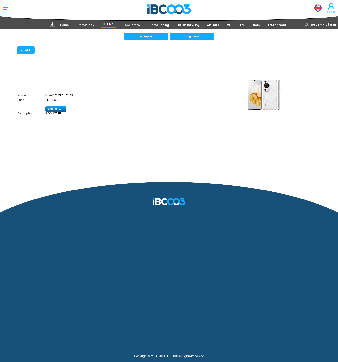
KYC (242, 25)
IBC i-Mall (108, 24)
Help (256, 25)
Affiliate (213, 25)
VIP (229, 25)
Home (64, 25)
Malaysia (146, 36)
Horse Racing (159, 25)
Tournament (277, 25)
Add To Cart (56, 109)
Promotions (85, 25)
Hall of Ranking (188, 25)
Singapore (192, 36)
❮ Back (26, 50)
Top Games (131, 25)
